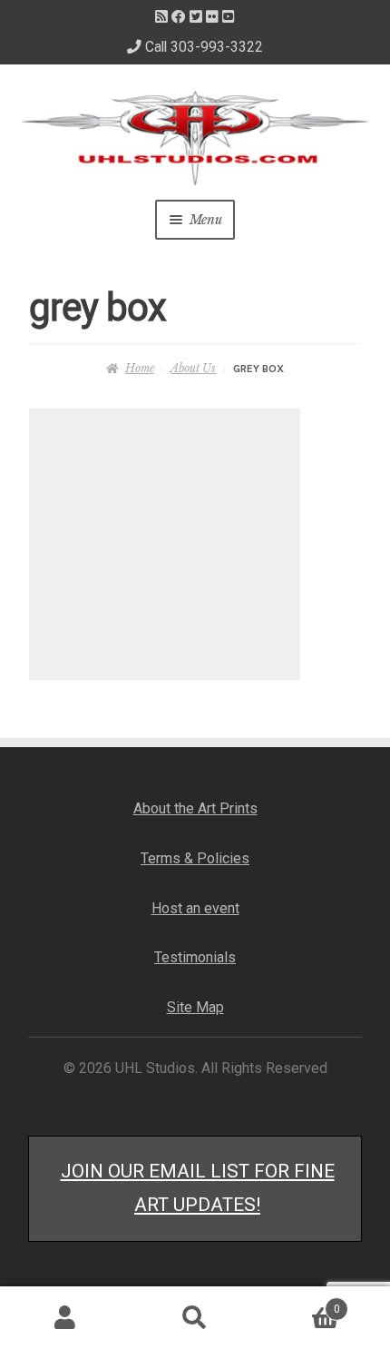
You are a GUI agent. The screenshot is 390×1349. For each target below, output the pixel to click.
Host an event (195, 908)
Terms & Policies (195, 858)
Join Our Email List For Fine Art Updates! (198, 1188)
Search (194, 1318)
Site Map (195, 1007)
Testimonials (195, 957)
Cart (300, 1303)
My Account (65, 1318)
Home (139, 368)
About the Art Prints (195, 808)
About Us (193, 368)
